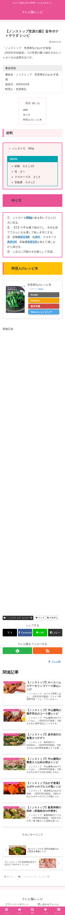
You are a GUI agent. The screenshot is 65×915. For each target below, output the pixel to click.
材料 (25, 110)
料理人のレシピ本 (32, 119)
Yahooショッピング (41, 312)
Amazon (35, 300)
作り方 (26, 114)
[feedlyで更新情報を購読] (17, 650)
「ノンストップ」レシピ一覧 (19, 618)
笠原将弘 (54, 618)
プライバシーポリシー (17, 904)
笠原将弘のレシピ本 (39, 284)
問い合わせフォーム (48, 904)
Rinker (40, 289)
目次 (28, 103)
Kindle (34, 294)
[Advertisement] (32, 471)
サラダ (41, 618)
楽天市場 (35, 306)
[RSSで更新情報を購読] (47, 650)
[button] (55, 632)
